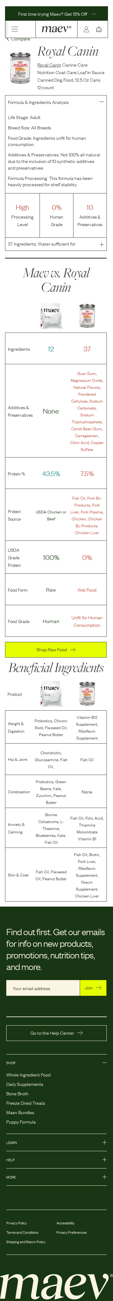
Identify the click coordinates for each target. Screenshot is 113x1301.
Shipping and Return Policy (26, 1241)
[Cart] (100, 29)
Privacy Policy (16, 1223)
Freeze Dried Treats (25, 1102)
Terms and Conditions (22, 1232)
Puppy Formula (21, 1121)
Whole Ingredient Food (28, 1074)
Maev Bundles (20, 1112)
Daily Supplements (24, 1083)
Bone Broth (17, 1093)
